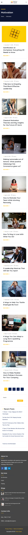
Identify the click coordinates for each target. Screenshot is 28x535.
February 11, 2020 (8, 231)
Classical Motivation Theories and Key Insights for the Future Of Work (13, 122)
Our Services (4, 477)
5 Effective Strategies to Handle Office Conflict (14, 498)
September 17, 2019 (9, 299)
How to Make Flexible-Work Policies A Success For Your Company (12, 375)
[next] (22, 389)
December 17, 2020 (9, 45)
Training (3, 483)
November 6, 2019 (9, 265)
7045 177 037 (7, 517)
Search (4, 397)
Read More (6, 55)
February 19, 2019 (8, 370)
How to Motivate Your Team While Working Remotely (12, 200)
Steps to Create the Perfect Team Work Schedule (15, 492)
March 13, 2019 (8, 333)
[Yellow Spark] (14, 2)
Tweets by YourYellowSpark (9, 443)
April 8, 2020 (7, 195)
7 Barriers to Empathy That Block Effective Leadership (12, 86)
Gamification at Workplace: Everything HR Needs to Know (13, 50)
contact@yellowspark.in (10, 521)
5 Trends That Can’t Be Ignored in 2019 (12, 503)
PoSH (2, 480)
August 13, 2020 (8, 117)
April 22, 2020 (8, 156)
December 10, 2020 (9, 81)
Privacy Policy (8, 528)
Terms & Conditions (18, 528)
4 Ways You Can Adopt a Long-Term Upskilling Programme (13, 338)
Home (2, 16)
